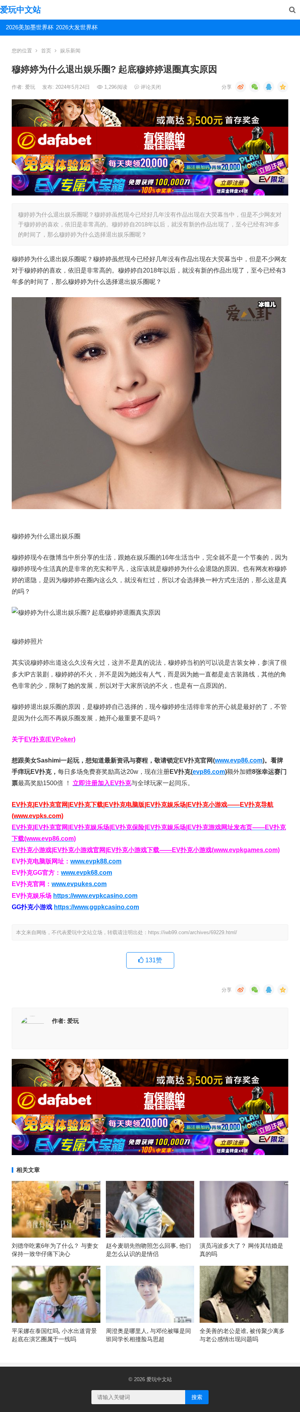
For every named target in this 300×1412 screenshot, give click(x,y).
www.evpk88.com (95, 861)
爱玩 (31, 87)
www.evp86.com (238, 760)
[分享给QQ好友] (268, 86)
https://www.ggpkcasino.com (96, 907)
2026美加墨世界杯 (28, 27)
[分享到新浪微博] (240, 86)
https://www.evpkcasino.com (95, 895)
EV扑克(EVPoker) (49, 739)
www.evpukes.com (79, 884)
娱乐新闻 (70, 51)
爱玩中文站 (20, 9)
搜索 (196, 1397)
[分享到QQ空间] (282, 86)
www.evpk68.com (86, 872)
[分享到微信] (254, 86)
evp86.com (209, 771)
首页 (46, 51)
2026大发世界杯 (77, 27)
